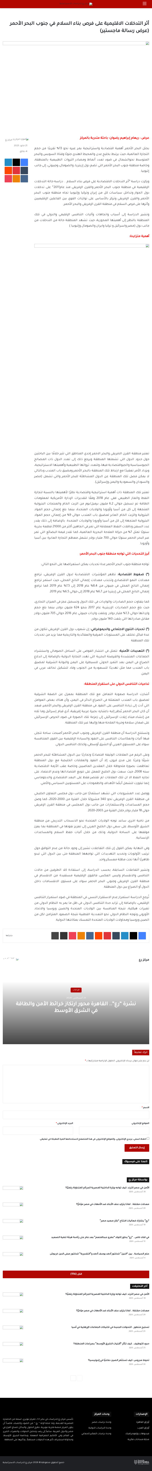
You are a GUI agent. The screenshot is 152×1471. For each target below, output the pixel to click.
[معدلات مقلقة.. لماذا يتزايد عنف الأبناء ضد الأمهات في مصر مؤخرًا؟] (13, 1210)
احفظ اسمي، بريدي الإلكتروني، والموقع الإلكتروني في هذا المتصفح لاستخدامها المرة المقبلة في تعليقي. (92, 1139)
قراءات (76, 990)
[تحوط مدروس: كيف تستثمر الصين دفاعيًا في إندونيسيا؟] (13, 1366)
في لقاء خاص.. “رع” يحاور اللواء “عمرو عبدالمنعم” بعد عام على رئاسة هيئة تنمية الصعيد (100, 1237)
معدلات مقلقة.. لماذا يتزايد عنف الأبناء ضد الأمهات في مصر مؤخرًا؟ (112, 1204)
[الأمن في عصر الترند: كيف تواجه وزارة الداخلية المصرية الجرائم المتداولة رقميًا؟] (13, 1193)
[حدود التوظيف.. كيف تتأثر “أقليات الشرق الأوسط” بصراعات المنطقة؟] (13, 1349)
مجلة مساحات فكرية (138, 1439)
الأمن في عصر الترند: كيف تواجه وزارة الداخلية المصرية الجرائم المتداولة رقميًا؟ (107, 1188)
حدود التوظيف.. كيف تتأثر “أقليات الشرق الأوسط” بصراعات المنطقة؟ (111, 1344)
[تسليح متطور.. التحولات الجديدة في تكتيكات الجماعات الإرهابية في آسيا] (13, 1333)
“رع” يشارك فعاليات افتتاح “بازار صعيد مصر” (124, 1221)
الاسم (145, 1108)
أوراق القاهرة (142, 1422)
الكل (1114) (76, 1274)
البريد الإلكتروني (64, 1123)
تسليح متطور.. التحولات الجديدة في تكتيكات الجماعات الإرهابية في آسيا (110, 1327)
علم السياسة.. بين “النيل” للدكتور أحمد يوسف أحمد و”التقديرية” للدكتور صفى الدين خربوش (99, 1254)
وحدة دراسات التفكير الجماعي (96, 1434)
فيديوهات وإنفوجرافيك (137, 1434)
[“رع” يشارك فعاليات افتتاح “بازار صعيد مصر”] (13, 1226)
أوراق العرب (143, 1428)
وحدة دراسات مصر (101, 1422)
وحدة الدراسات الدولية (100, 1428)
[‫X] (40, 1447)
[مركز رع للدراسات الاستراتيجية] (76, 4)
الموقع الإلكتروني (140, 1123)
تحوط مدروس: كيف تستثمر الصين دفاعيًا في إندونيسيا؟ (118, 1360)
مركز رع (8, 140)
